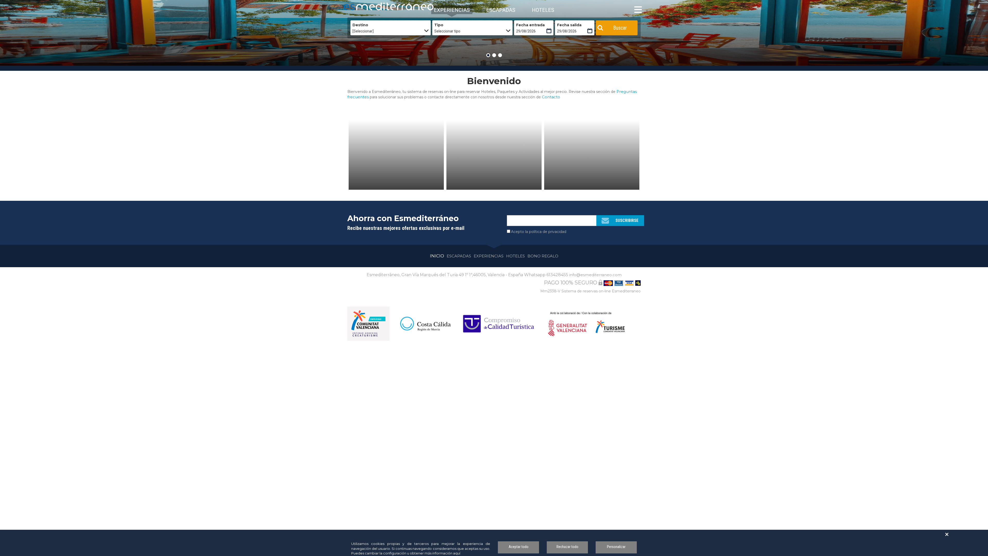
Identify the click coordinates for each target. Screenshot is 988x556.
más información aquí (442, 553)
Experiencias (489, 256)
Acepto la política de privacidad (538, 231)
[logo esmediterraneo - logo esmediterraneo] (366, 6)
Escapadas (459, 256)
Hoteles (515, 256)
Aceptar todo (518, 546)
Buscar (620, 28)
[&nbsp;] (396, 155)
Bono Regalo (542, 256)
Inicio (437, 255)
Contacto (551, 96)
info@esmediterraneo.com (595, 274)
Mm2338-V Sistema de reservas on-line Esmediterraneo (590, 291)
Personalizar (616, 546)
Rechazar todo (567, 546)
